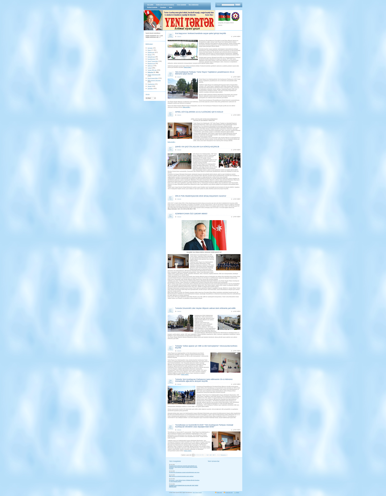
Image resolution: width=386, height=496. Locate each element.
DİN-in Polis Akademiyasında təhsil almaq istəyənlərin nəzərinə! (200, 196)
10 (207, 455)
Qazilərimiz (151, 84)
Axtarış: (219, 4)
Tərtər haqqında (181, 4)
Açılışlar (150, 48)
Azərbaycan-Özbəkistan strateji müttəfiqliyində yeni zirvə (184, 472)
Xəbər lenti (219, 492)
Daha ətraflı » (187, 67)
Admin (237, 492)
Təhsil (149, 68)
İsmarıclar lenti (229, 492)
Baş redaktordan (193, 4)
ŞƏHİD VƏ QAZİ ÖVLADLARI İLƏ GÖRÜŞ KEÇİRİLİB (197, 147)
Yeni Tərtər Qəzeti (197, 492)
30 (213, 455)
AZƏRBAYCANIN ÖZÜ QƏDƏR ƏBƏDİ (191, 214)
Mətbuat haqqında (152, 7)
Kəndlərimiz (151, 59)
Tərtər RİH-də (152, 70)
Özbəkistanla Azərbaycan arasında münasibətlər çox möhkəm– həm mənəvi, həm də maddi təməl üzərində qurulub (183, 467)
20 (210, 455)
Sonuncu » (224, 455)
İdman (150, 54)
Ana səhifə (150, 4)
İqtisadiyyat (151, 57)
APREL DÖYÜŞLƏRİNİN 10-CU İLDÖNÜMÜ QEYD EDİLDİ (199, 112)
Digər (149, 50)
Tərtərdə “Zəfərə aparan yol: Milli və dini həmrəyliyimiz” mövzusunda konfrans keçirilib (206, 347)
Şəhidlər (150, 88)
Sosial (149, 86)
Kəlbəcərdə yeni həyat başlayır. (165, 4)
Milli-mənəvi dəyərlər (154, 80)
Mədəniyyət (151, 63)
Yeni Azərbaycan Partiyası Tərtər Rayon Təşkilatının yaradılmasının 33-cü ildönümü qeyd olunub (204, 73)
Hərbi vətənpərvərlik (154, 74)
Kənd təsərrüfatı (153, 78)
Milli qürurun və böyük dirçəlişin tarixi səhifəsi (181, 476)
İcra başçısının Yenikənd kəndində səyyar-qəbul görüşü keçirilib (200, 33)
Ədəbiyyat (151, 52)
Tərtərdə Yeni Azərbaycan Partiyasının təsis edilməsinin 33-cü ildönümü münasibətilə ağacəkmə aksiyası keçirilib (204, 380)
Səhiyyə (150, 65)
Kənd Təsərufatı (153, 61)
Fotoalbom (163, 7)
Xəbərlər (150, 72)
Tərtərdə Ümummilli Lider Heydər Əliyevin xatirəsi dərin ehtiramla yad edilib (205, 308)
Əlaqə (170, 7)
